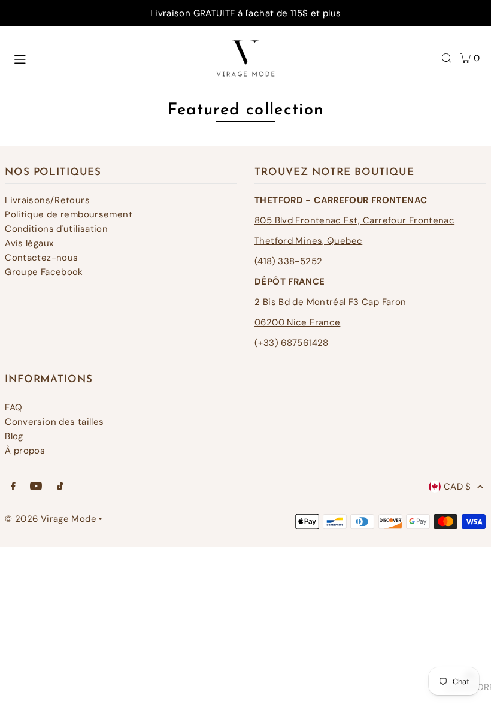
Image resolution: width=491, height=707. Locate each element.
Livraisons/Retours (47, 200)
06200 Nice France (297, 322)
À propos (25, 451)
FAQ (13, 407)
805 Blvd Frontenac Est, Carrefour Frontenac (354, 220)
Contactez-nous (41, 258)
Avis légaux (29, 243)
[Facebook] (13, 487)
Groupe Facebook (44, 272)
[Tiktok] (60, 487)
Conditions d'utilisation (56, 229)
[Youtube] (36, 487)
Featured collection (246, 110)
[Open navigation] (101, 57)
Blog (14, 436)
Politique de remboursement (68, 214)
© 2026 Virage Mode (50, 519)
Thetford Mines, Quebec (308, 241)
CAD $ (457, 487)
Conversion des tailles (54, 422)
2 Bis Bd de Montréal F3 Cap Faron (330, 302)
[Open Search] (446, 58)
